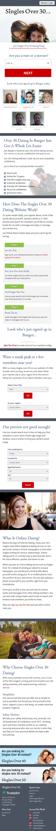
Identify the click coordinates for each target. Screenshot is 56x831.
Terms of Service (8, 797)
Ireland (35, 818)
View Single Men (35, 801)
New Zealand (38, 820)
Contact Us (6, 812)
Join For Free (34, 791)
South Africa (37, 828)
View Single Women (36, 798)
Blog (3, 815)
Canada (36, 815)
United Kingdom (39, 825)
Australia (36, 812)
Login (31, 796)
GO (28, 396)
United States (38, 823)
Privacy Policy (7, 800)
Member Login (47, 3)
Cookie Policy (7, 802)
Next (28, 73)
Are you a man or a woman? (28, 55)
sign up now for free (20, 604)
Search (28, 485)
